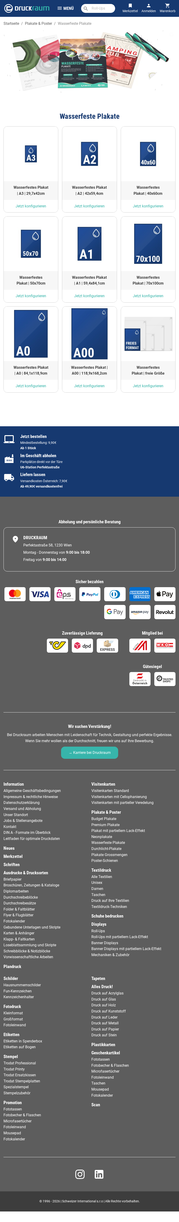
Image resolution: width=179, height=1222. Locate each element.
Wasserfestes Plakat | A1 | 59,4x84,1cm (89, 280)
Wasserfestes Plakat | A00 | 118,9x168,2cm (89, 370)
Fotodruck (12, 1006)
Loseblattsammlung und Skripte (29, 945)
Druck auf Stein (104, 1035)
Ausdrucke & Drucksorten (25, 872)
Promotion (12, 1102)
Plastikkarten (103, 1044)
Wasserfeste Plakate (108, 842)
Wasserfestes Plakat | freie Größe (148, 370)
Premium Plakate (105, 825)
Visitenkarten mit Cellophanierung (119, 797)
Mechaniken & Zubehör (110, 955)
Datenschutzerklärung (21, 802)
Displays (99, 924)
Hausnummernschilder (22, 985)
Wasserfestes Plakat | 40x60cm (148, 190)
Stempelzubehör (16, 1093)
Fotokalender (14, 921)
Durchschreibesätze (19, 903)
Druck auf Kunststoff (108, 1011)
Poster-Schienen (104, 860)
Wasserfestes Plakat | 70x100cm (148, 280)
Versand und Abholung (22, 808)
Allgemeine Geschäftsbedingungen (32, 790)
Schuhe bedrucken (107, 916)
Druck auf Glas (103, 999)
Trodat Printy (14, 1069)
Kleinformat (13, 1013)
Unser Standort (15, 815)
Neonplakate (101, 837)
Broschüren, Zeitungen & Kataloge (31, 885)
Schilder (10, 978)
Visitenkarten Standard (110, 790)
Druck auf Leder (104, 1017)
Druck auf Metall (105, 1023)
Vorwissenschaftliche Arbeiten (28, 957)
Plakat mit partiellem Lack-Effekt (118, 830)
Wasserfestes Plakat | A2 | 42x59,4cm (89, 190)
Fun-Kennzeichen (17, 991)
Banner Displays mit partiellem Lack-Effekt (126, 949)
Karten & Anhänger (18, 933)
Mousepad (12, 1133)
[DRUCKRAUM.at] (26, 8)
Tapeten (98, 978)
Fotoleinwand (14, 1025)
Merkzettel (13, 856)
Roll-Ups (98, 931)
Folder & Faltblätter (19, 909)
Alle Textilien (101, 877)
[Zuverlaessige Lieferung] (57, 646)
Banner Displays (104, 943)
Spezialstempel (16, 1087)
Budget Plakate (103, 819)
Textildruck (101, 870)
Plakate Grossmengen (109, 855)
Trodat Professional (19, 1063)
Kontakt (9, 826)
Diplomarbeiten (16, 891)
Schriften (11, 864)
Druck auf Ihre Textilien (110, 900)
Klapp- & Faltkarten (19, 939)
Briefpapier (12, 879)
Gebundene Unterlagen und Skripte (31, 927)
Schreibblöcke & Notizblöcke (26, 951)
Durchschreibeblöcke (20, 897)
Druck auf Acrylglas (107, 993)
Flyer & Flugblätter (18, 915)
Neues (9, 848)
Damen (97, 888)
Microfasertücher (17, 1121)
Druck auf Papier (105, 1029)
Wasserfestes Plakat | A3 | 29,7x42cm (31, 190)
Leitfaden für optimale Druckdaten (31, 838)
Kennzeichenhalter (18, 997)
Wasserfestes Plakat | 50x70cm (31, 280)
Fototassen (12, 1109)
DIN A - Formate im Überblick (27, 832)
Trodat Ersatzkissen (19, 1075)
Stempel (10, 1056)
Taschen (98, 895)
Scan (95, 1104)
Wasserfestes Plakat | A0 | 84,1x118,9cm (31, 370)
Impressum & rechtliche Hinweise (30, 797)
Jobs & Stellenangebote (22, 820)
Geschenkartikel (105, 1053)
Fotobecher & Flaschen (22, 1115)
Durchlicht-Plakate (106, 848)
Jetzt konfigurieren (31, 206)
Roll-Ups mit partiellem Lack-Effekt (119, 937)
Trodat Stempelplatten (21, 1081)
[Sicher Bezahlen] (15, 594)
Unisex (96, 882)
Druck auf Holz (103, 1005)
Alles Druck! (102, 986)
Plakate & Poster (106, 812)
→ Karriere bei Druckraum (90, 752)
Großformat (13, 1019)
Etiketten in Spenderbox (22, 1041)
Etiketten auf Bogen (19, 1047)
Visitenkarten (103, 784)
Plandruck (12, 966)
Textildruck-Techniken (109, 906)
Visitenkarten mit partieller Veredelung (122, 802)
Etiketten (11, 1034)
